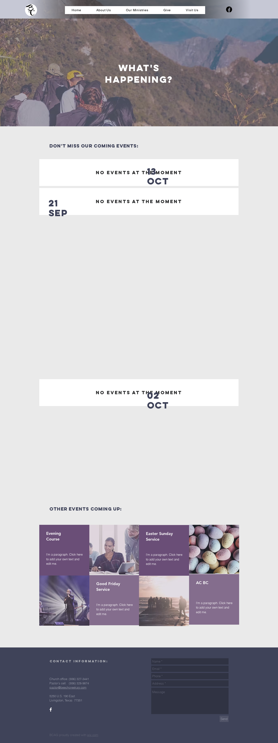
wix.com (92, 735)
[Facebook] (229, 9)
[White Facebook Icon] (50, 709)
